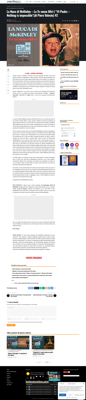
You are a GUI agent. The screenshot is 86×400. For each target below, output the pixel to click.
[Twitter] (67, 146)
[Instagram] (72, 146)
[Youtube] (77, 146)
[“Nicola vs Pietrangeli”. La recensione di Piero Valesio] (18, 342)
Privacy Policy (74, 397)
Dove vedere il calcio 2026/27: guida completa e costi (69, 74)
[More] (78, 21)
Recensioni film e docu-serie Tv (14, 351)
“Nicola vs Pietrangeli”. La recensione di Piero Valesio (21, 269)
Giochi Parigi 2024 (36, 350)
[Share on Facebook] (67, 21)
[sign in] (70, 1)
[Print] (76, 21)
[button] (83, 383)
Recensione (37, 283)
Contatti (53, 398)
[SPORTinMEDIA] (14, 2)
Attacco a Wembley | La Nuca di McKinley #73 (20, 277)
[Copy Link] (8, 87)
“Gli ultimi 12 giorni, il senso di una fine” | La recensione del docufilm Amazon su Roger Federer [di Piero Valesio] (32, 275)
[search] (72, 2)
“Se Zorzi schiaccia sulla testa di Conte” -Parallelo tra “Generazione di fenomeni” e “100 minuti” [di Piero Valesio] (32, 273)
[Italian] (65, 2)
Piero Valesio (32, 283)
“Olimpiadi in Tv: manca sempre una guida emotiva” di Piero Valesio (24, 271)
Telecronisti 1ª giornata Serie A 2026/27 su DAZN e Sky (69, 72)
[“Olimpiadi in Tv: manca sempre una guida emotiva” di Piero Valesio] (43, 342)
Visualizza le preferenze (79, 394)
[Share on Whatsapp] (71, 21)
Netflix (26, 283)
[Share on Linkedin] (73, 21)
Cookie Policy (68, 397)
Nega (70, 394)
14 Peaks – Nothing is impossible (19, 283)
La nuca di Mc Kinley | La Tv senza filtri (16, 8)
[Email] (75, 21)
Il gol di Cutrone (22, 188)
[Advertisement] (34, 108)
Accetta (62, 394)
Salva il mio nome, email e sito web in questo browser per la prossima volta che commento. (25, 322)
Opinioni (28, 283)
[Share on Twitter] (69, 21)
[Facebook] (62, 146)
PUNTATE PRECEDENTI (34, 257)
